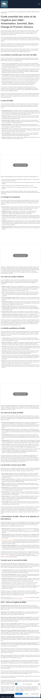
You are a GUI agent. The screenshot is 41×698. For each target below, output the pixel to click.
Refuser (26, 693)
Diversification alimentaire (7, 539)
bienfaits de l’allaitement (29, 529)
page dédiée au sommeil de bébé (19, 597)
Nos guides (6, 11)
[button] (39, 684)
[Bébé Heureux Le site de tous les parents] (4, 4)
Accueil (2, 11)
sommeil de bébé (36, 563)
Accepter (18, 693)
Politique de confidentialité (19, 696)
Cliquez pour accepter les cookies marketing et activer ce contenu (20, 165)
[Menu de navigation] (39, 4)
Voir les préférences (35, 693)
